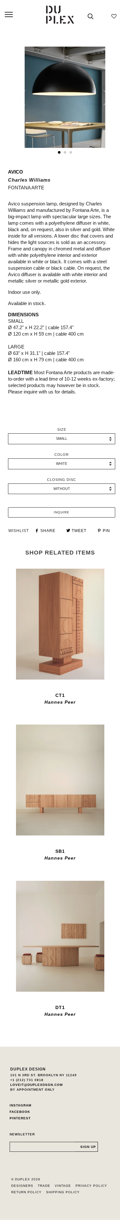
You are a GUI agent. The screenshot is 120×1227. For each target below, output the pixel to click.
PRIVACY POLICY (91, 1185)
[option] (64, 97)
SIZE (61, 429)
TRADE (44, 1185)
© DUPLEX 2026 (25, 1179)
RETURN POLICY (26, 1192)
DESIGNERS (22, 1185)
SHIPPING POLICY (63, 1192)
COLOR (61, 454)
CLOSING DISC (61, 480)
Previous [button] (25, 98)
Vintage (63, 1185)
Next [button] (103, 98)
